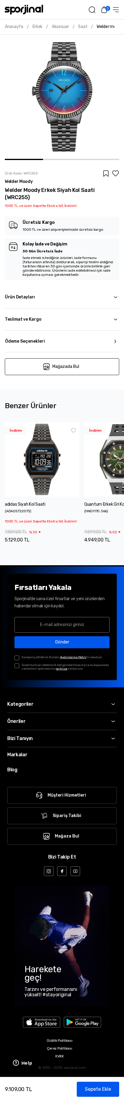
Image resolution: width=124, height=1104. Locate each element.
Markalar (17, 754)
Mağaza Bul (67, 836)
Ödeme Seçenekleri (25, 341)
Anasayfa (14, 26)
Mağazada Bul (65, 366)
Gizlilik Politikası (59, 1040)
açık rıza (61, 669)
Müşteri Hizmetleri (67, 795)
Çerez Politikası (59, 1048)
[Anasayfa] (24, 9)
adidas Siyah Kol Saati (25, 504)
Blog (12, 769)
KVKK (59, 1056)
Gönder (62, 642)
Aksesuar (60, 26)
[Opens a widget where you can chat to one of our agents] (22, 1063)
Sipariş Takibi (67, 815)
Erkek (38, 26)
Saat (82, 26)
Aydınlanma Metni (73, 657)
